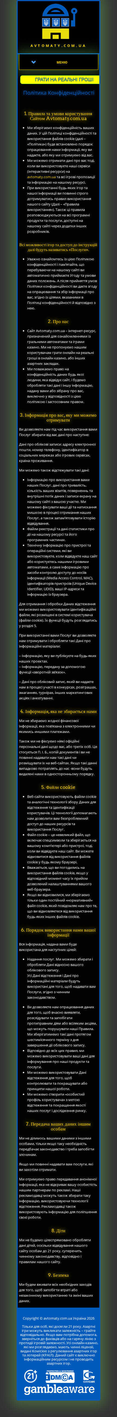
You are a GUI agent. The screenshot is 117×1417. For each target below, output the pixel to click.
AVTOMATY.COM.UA (58, 45)
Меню (62, 62)
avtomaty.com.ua (41, 176)
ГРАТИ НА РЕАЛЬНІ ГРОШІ (64, 79)
